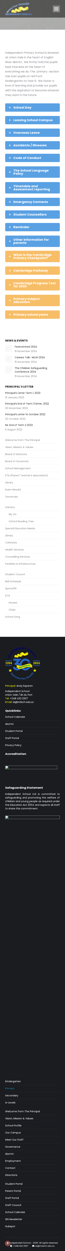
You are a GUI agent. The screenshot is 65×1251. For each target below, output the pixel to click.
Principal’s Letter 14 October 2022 (25, 414)
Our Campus (13, 1132)
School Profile (13, 1125)
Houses (13, 602)
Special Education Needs (20, 528)
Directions (11, 1175)
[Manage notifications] (7, 1243)
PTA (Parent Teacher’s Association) (26, 475)
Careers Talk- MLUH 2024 (30, 357)
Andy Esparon (24, 686)
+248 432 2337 (19, 698)
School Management (18, 468)
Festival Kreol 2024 (26, 346)
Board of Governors (17, 461)
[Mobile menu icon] (56, 9)
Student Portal (14, 731)
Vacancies (11, 496)
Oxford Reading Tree (21, 521)
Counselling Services (17, 556)
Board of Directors (16, 454)
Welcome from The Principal (22, 440)
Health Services (14, 549)
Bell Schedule (13, 581)
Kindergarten (13, 1081)
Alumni (9, 724)
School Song (12, 617)
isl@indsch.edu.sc (23, 702)
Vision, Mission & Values (19, 447)
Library (9, 482)
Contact (10, 1168)
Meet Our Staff (14, 1139)
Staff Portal (12, 738)
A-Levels (10, 1102)
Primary (9, 1088)
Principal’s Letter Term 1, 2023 (22, 393)
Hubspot (10, 1226)
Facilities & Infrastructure (20, 564)
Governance (12, 1146)
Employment (13, 1161)
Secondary (11, 1095)
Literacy (10, 507)
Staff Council (13, 1205)
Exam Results (13, 489)
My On (12, 514)
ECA (7, 595)
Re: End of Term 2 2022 (19, 425)
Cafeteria (11, 542)
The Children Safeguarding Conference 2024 (31, 369)
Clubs (12, 609)
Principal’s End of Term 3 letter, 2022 (27, 403)
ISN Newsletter (13, 1219)
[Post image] (8, 348)
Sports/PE (11, 588)
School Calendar (15, 717)
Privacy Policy (13, 745)
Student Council (15, 574)
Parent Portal (13, 1191)
